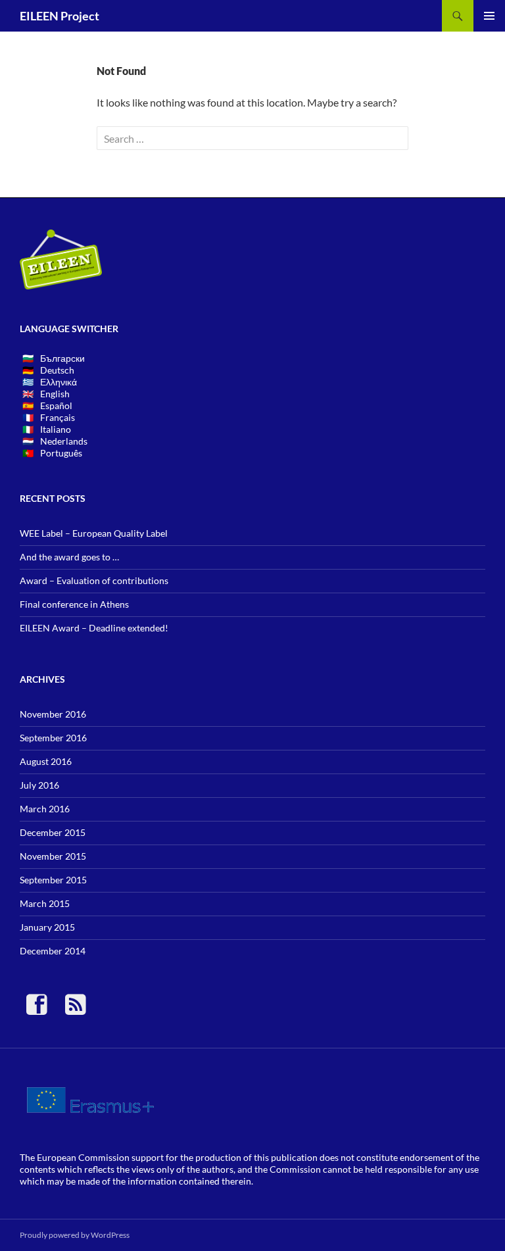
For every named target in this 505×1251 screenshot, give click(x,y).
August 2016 (46, 761)
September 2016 (53, 737)
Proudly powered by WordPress (75, 1235)
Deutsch (57, 370)
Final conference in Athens (74, 604)
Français (57, 417)
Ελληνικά (58, 381)
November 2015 (53, 856)
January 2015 (47, 927)
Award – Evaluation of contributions (94, 580)
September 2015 (53, 879)
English (55, 393)
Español (56, 405)
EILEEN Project (59, 16)
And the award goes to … (69, 556)
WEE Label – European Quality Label (94, 533)
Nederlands (63, 441)
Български (62, 358)
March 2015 (45, 903)
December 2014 (52, 950)
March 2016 (45, 808)
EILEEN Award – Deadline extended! (94, 627)
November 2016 (53, 714)
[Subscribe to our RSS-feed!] (75, 1010)
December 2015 (52, 832)
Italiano (55, 429)
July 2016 (39, 785)
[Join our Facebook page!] (42, 1010)
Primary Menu (489, 16)
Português (61, 452)
